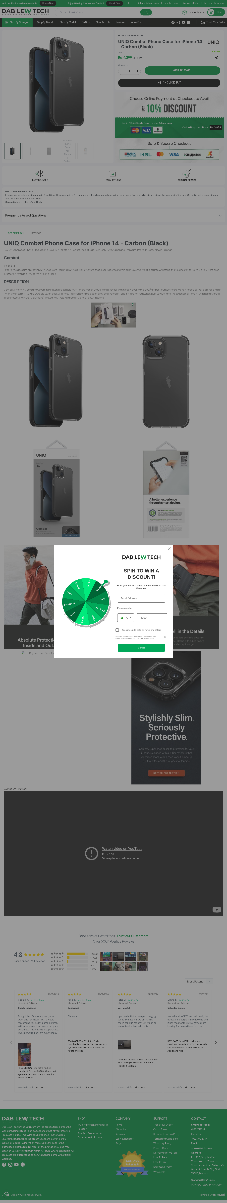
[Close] (169, 549)
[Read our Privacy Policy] (165, 637)
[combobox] (125, 617)
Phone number (124, 608)
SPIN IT (141, 647)
